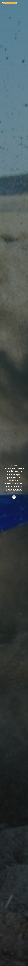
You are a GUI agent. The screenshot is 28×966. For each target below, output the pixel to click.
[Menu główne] (25, 2)
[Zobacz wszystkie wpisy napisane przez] (14, 497)
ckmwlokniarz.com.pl (9, 3)
